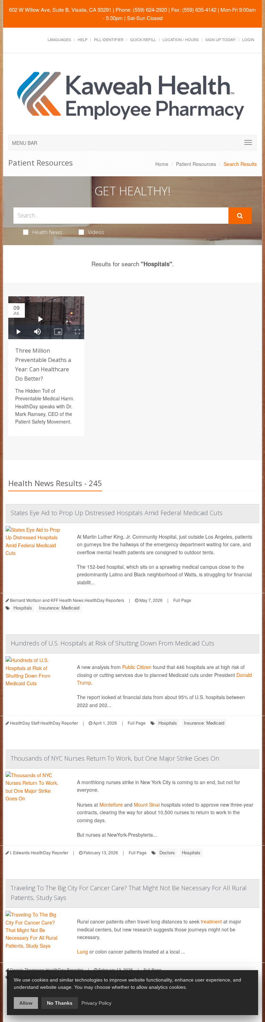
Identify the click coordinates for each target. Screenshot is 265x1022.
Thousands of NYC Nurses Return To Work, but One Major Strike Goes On (115, 758)
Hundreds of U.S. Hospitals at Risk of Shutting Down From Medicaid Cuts (112, 643)
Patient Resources (196, 163)
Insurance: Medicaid (59, 607)
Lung (82, 951)
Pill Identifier (109, 39)
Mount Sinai (147, 804)
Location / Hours (181, 39)
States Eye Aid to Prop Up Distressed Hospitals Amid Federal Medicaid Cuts (117, 513)
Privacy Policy (96, 1003)
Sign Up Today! (220, 39)
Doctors (167, 852)
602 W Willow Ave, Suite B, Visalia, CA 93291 (60, 9)
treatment (211, 921)
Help (82, 39)
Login (248, 39)
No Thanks (59, 1003)
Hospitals (22, 607)
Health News (47, 232)
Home (161, 163)
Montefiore (111, 804)
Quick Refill (143, 39)
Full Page (182, 600)
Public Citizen (136, 666)
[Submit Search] (240, 215)
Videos (96, 232)
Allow (25, 1003)
